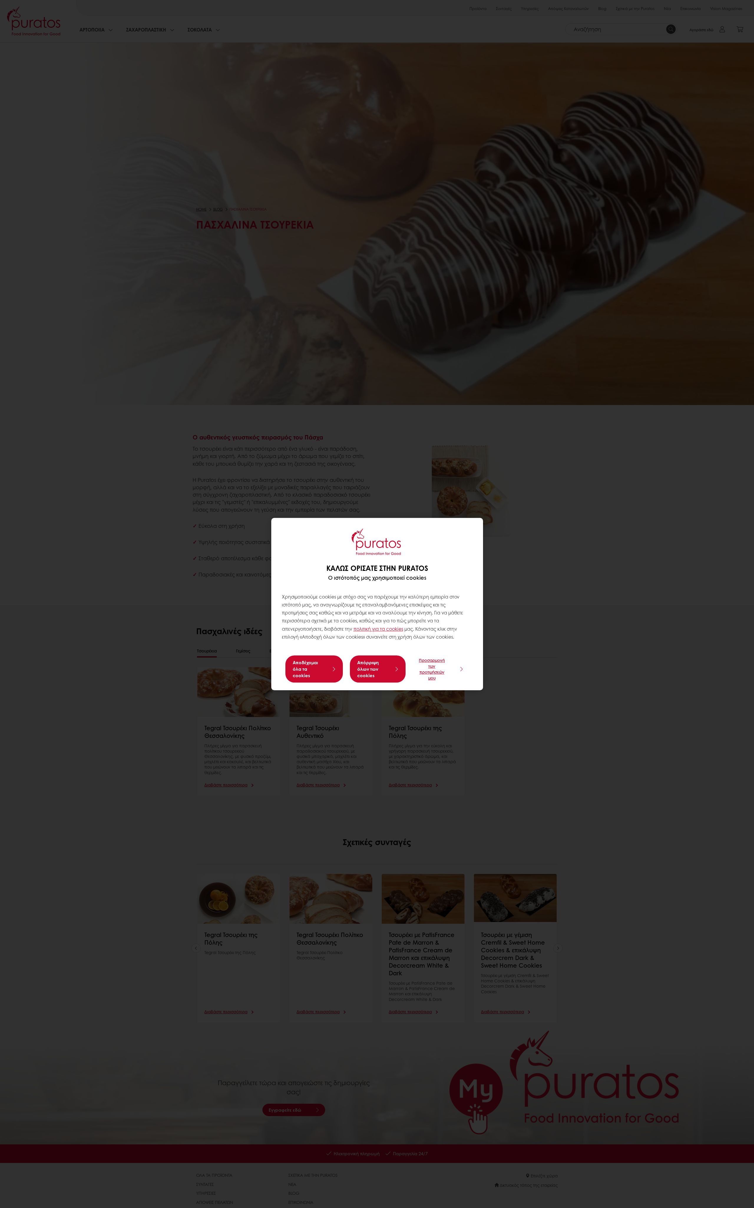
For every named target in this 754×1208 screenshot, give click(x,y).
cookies (394, 628)
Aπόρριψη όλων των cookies (368, 669)
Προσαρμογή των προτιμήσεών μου (432, 669)
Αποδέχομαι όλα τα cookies (305, 669)
